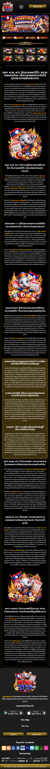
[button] (21, 7)
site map (25, 726)
